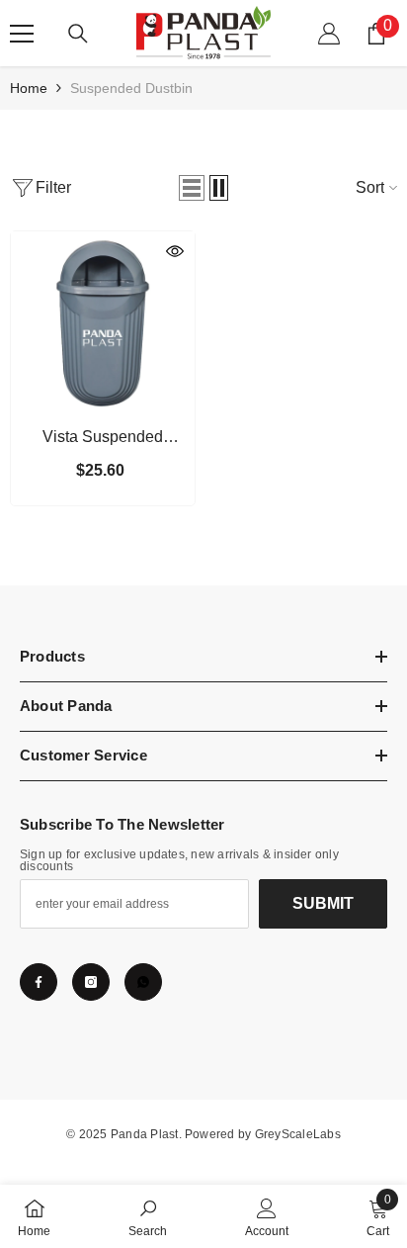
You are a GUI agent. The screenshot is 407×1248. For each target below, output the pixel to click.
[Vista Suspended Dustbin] (103, 323)
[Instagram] (91, 982)
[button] (191, 188)
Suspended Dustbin (131, 88)
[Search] (78, 33)
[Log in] (329, 34)
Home (28, 88)
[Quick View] (175, 251)
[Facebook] (38, 982)
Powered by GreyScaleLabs (263, 1134)
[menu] (22, 33)
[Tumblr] (143, 982)
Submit (323, 903)
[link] (147, 1216)
